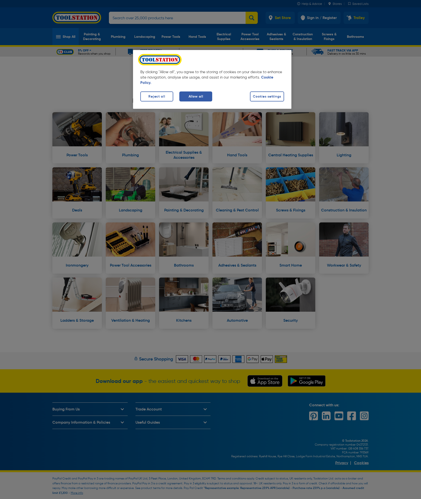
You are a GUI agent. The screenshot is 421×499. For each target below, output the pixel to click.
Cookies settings (267, 96)
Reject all (156, 96)
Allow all (196, 96)
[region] (212, 79)
